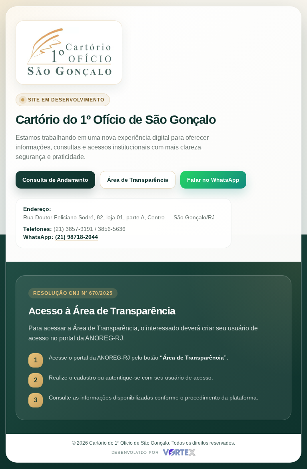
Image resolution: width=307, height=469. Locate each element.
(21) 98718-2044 (76, 237)
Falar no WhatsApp (213, 180)
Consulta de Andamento (55, 180)
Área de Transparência (137, 180)
